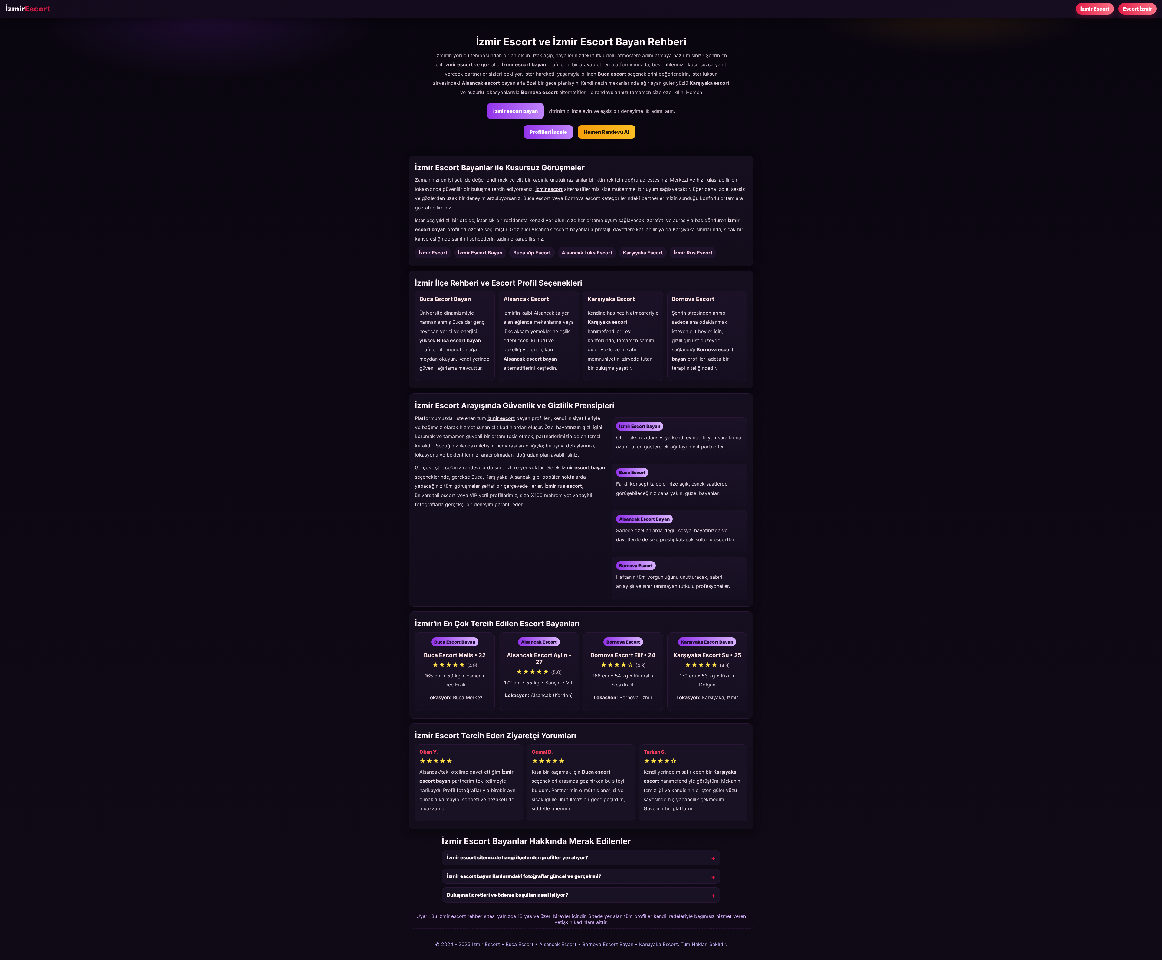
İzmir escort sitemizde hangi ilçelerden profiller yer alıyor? (517, 857)
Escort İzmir (1137, 9)
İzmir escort (549, 189)
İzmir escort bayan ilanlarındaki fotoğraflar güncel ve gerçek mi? (524, 876)
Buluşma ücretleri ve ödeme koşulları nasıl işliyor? (507, 895)
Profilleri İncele (548, 132)
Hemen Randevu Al (606, 132)
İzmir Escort (1094, 9)
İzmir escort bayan (515, 111)
